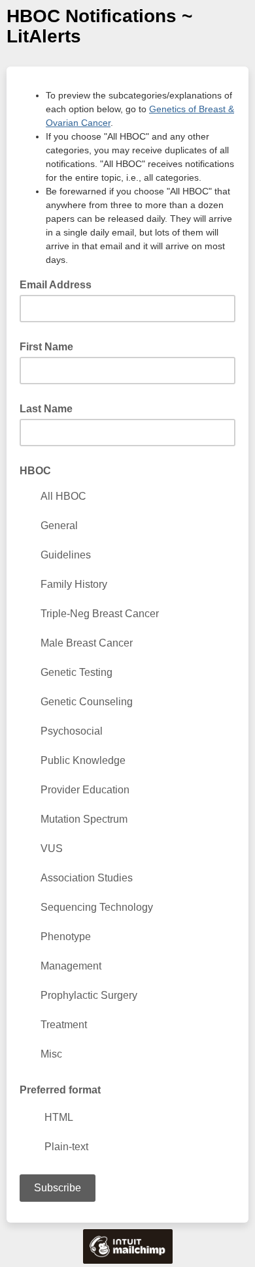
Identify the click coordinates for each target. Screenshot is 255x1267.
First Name (46, 346)
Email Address (59, 284)
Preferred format (60, 1089)
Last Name (46, 408)
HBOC (35, 470)
